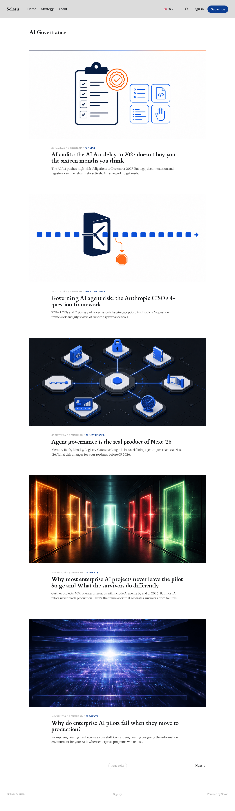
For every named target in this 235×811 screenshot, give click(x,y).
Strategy (47, 9)
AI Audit (90, 147)
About (63, 9)
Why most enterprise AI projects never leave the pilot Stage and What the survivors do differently (117, 582)
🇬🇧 (167, 9)
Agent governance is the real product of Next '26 (111, 442)
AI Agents (92, 572)
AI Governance (95, 435)
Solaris (13, 9)
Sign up (117, 794)
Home (31, 9)
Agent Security (95, 291)
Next (198, 765)
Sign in (199, 9)
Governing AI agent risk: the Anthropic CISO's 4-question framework (113, 301)
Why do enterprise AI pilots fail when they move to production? (115, 726)
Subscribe (218, 9)
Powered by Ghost (217, 794)
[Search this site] (186, 9)
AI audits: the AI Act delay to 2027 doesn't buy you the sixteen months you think (113, 158)
